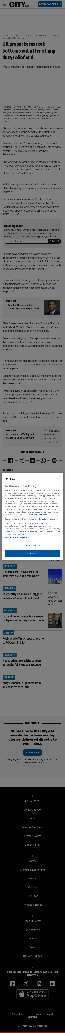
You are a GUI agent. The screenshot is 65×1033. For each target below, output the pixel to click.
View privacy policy (38, 514)
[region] (32, 517)
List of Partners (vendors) (17, 537)
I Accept (33, 553)
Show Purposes (32, 545)
